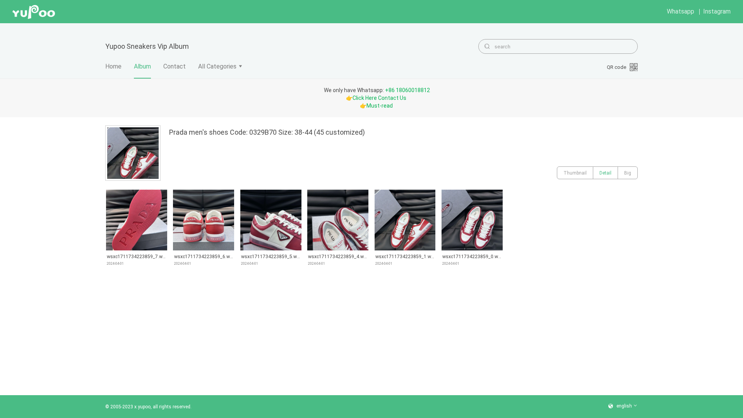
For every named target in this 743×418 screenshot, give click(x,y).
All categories (217, 66)
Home (113, 66)
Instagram (717, 11)
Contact (174, 66)
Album (142, 66)
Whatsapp (680, 11)
